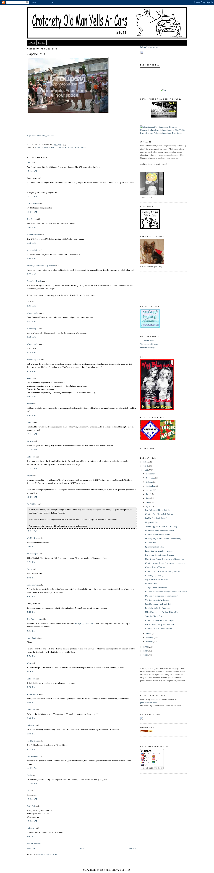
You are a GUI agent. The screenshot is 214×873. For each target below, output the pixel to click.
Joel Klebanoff (33, 756)
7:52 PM (31, 836)
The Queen (31, 219)
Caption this (36, 53)
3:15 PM (31, 596)
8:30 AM (31, 258)
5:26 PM (31, 671)
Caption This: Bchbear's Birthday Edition (162, 571)
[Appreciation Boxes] (150, 327)
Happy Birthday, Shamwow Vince (159, 530)
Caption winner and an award (157, 534)
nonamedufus (32, 250)
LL (28, 790)
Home (32, 42)
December (150, 473)
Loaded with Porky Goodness (157, 608)
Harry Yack (31, 637)
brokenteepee (32, 553)
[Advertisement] (154, 286)
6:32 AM (31, 242)
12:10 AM (32, 171)
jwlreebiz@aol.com (148, 702)
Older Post (132, 848)
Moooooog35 (33, 313)
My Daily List (33, 694)
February (150, 637)
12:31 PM (32, 531)
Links (41, 42)
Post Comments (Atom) (48, 854)
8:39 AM (31, 274)
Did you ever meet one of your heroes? (161, 595)
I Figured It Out (151, 522)
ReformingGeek (33, 359)
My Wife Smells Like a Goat (157, 579)
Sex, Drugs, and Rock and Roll (158, 603)
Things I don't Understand (156, 587)
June (148, 498)
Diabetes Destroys (147, 347)
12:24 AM (32, 799)
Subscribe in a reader (149, 47)
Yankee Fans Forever (149, 343)
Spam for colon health (154, 546)
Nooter (30, 403)
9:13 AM (31, 415)
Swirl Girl (31, 806)
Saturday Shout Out (153, 616)
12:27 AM (32, 196)
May (148, 502)
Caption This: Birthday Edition (158, 628)
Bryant (30, 475)
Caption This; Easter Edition (157, 599)
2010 (146, 466)
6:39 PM (31, 702)
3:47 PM (31, 630)
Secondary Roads (34, 281)
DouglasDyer (32, 584)
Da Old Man (32, 504)
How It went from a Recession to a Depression (164, 559)
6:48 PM (31, 718)
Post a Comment (34, 843)
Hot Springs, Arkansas (83, 623)
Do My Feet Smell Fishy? (156, 518)
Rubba (29, 378)
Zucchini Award (78, 147)
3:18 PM (31, 611)
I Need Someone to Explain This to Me (161, 612)
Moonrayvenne (33, 234)
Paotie (29, 569)
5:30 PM (31, 687)
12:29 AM (32, 212)
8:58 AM (31, 371)
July (148, 494)
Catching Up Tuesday (154, 575)
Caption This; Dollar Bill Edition (159, 514)
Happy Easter (151, 583)
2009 (146, 470)
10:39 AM (32, 449)
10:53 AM (32, 468)
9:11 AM (31, 396)
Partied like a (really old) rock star (159, 624)
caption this (41, 147)
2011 (146, 461)
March (149, 633)
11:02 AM (32, 496)
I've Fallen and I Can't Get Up (157, 510)
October (149, 481)
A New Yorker (33, 203)
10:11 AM (32, 434)
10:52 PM (32, 767)
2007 (146, 650)
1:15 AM (31, 227)
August (149, 490)
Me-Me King (32, 538)
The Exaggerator (34, 619)
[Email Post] (63, 144)
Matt (29, 663)
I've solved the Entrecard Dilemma (159, 554)
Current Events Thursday (155, 567)
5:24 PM (31, 656)
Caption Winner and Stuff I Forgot (159, 620)
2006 (146, 655)
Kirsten (30, 441)
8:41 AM (31, 305)
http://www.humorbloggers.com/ (40, 135)
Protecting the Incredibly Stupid (158, 550)
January (149, 641)
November (150, 477)
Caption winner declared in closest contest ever (165, 563)
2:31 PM (31, 562)
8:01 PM (31, 749)
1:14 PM (31, 546)
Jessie (29, 775)
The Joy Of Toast (147, 340)
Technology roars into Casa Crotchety (161, 526)
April (148, 506)
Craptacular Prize (59, 147)
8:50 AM (31, 336)
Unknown (31, 456)
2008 (146, 646)
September (150, 485)
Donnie (30, 422)
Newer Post (31, 848)
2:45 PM (31, 577)
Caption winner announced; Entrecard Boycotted (166, 591)
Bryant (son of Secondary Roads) (41, 265)
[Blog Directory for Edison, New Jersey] (146, 731)
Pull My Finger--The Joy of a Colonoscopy (163, 538)
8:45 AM (31, 321)
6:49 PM (31, 733)
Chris (29, 162)
